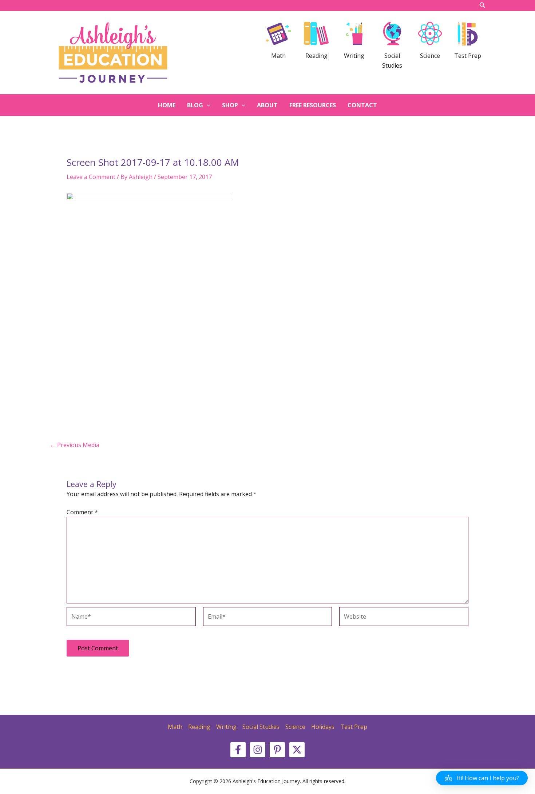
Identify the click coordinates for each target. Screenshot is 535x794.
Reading (199, 727)
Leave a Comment (91, 177)
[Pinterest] (277, 749)
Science (295, 727)
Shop (230, 105)
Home (166, 105)
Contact (362, 105)
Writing (226, 727)
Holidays (322, 727)
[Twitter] (297, 749)
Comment (82, 512)
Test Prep (353, 727)
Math (175, 727)
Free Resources (312, 105)
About (267, 105)
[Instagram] (257, 749)
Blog (195, 105)
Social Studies (261, 727)
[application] (206, 105)
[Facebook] (238, 749)
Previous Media (74, 445)
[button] (482, 778)
